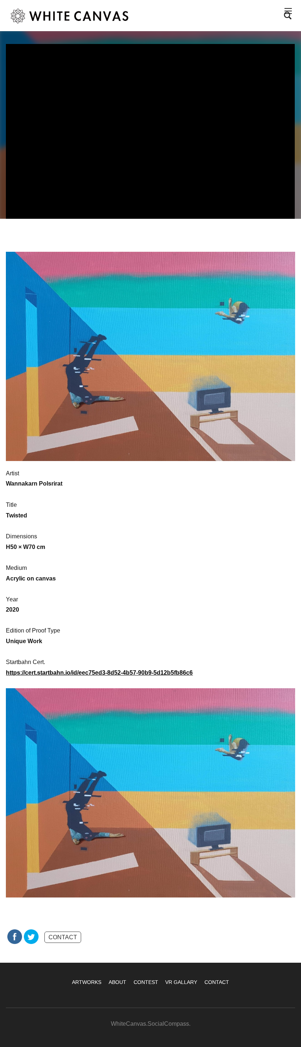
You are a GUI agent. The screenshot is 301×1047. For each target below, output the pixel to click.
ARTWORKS (86, 982)
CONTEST (146, 982)
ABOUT (117, 982)
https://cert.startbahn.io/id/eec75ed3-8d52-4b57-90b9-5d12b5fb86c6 (99, 673)
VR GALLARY (181, 982)
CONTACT (62, 937)
